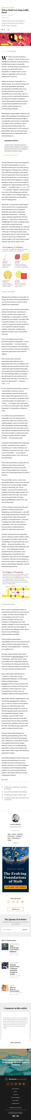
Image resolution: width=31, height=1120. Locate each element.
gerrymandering (18, 656)
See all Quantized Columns (11, 155)
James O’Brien (4, 51)
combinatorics (14, 943)
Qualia (12, 985)
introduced (13, 701)
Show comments (15, 1042)
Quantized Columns (8, 7)
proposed (5, 684)
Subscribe (24, 929)
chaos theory (14, 962)
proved (24, 738)
